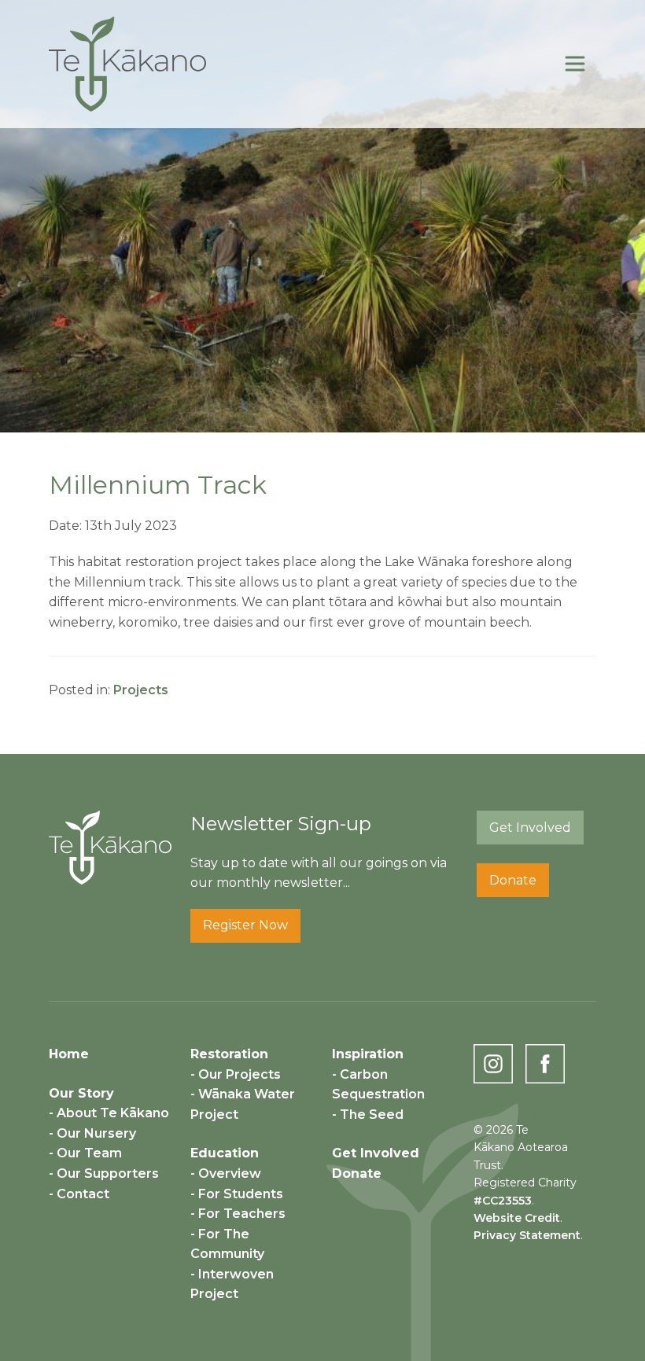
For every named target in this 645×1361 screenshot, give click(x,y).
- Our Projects (235, 1074)
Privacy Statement (527, 1235)
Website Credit (517, 1218)
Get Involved (530, 827)
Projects (140, 689)
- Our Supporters (104, 1173)
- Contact (79, 1193)
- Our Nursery (92, 1133)
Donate (512, 880)
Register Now (245, 925)
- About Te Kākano (109, 1112)
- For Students (236, 1193)
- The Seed (368, 1114)
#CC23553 (503, 1201)
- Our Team (85, 1153)
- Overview (225, 1173)
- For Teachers (238, 1213)
